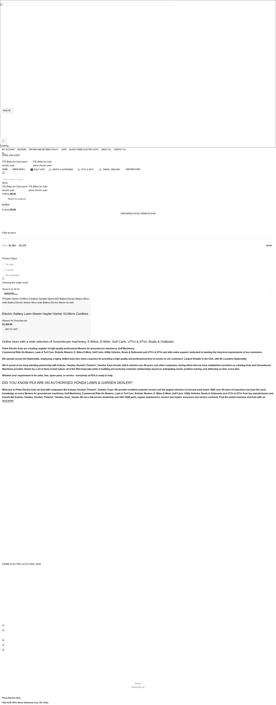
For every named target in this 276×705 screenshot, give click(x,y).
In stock (9, 270)
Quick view (13, 336)
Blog (4, 593)
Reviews (6, 603)
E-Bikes (93, 341)
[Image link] (86, 41)
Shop (4, 608)
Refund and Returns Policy (14, 598)
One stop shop (9, 579)
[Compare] (5, 336)
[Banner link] (138, 279)
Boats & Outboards (23, 644)
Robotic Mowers (16, 678)
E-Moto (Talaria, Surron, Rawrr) (23, 624)
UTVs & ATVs (137, 341)
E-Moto (105, 341)
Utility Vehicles (15, 664)
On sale (10, 264)
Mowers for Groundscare (25, 673)
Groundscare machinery (69, 341)
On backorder (12, 275)
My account (7, 613)
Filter (269, 246)
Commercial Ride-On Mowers (29, 659)
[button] (11, 329)
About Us (6, 583)
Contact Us (7, 588)
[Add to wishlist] (5, 308)
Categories (12, 650)
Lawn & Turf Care (18, 669)
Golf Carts (119, 341)
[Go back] (5, 219)
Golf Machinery (16, 654)
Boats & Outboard (161, 341)
